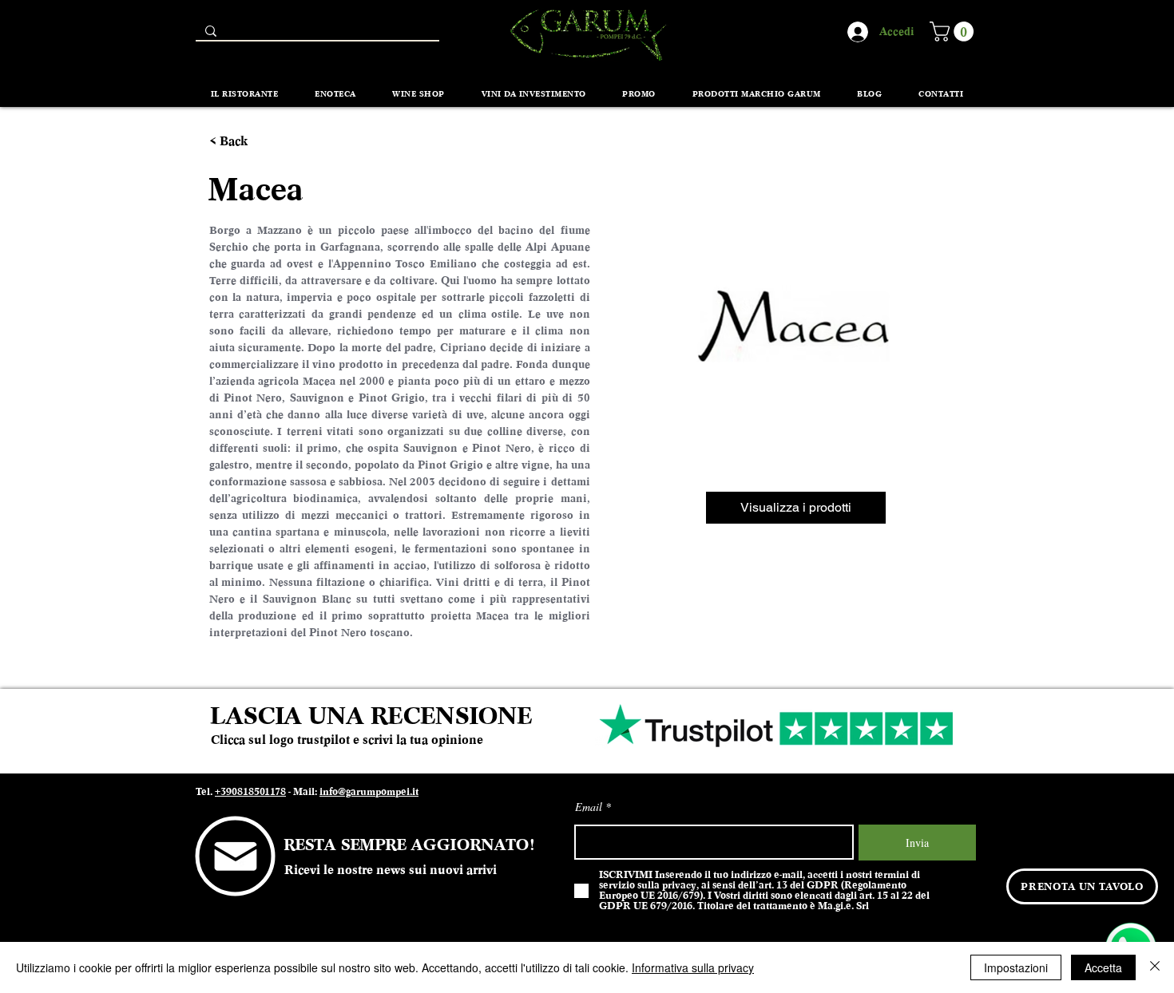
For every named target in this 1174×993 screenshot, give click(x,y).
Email (588, 807)
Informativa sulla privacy (693, 967)
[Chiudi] (1154, 967)
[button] (954, 32)
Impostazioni (1016, 967)
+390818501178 (250, 791)
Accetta (1103, 967)
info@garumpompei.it (368, 791)
